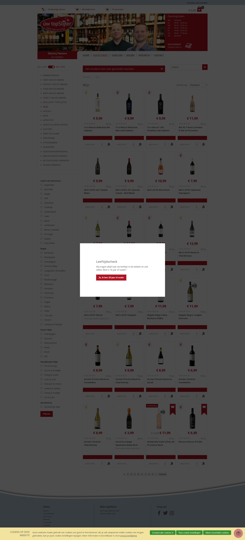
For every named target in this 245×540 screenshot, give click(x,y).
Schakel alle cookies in (162, 532)
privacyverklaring (128, 535)
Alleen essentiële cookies (217, 532)
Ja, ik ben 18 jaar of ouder (111, 277)
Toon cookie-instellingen (189, 532)
